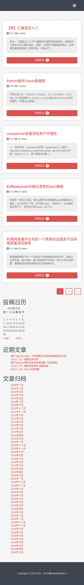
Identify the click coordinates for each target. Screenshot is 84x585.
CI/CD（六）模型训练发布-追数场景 (29, 366)
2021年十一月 (18, 412)
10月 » (19, 338)
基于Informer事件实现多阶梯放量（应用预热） (35, 362)
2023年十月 (17, 405)
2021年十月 (17, 415)
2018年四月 (17, 549)
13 (17, 323)
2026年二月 (17, 385)
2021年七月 (17, 425)
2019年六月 (17, 502)
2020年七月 (17, 462)
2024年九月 (17, 392)
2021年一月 (17, 442)
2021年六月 (17, 428)
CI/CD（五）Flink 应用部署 (25, 369)
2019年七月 (17, 499)
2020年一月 (17, 478)
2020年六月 (17, 465)
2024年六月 (17, 395)
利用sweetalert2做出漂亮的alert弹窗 (35, 186)
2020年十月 (17, 452)
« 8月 (6, 338)
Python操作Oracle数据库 (26, 80)
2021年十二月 (18, 408)
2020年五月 (17, 468)
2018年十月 (17, 529)
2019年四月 (17, 509)
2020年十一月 (18, 448)
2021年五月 (17, 432)
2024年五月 (17, 398)
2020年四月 (17, 472)
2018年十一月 (18, 525)
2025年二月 (17, 388)
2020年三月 (17, 475)
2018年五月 (17, 545)
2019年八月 (17, 495)
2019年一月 (17, 519)
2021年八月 (17, 422)
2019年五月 (17, 505)
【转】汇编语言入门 (22, 27)
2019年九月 (17, 492)
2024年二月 (17, 401)
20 (17, 327)
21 (20, 327)
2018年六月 (17, 542)
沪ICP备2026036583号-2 (55, 573)
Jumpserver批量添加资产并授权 (32, 133)
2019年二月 (17, 515)
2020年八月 (17, 458)
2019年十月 (17, 489)
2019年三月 (17, 512)
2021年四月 (17, 435)
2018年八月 (17, 535)
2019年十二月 (18, 482)
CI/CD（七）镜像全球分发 (24, 359)
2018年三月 (17, 552)
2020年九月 (17, 455)
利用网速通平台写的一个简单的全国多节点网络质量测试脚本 (42, 240)
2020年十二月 (18, 445)
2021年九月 (17, 418)
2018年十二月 (18, 522)
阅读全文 (41, 60)
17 (7, 327)
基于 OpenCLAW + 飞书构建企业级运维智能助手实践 (38, 356)
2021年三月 (17, 438)
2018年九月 (17, 532)
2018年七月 (17, 539)
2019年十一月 (18, 485)
